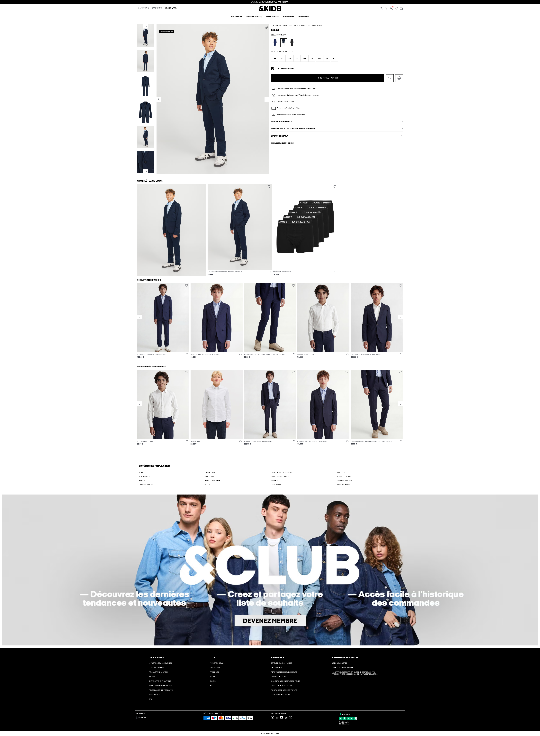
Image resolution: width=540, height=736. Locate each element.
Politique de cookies (280, 695)
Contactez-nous (278, 677)
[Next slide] (400, 317)
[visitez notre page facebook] (272, 718)
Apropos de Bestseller (345, 657)
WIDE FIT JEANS (343, 485)
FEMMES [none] (157, 8)
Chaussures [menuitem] (303, 17)
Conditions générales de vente (285, 681)
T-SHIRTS (274, 480)
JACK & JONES (156, 657)
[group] (163, 322)
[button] (274, 58)
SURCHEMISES (144, 476)
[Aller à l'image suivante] (145, 171)
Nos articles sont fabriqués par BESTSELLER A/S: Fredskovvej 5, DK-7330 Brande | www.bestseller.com (355, 673)
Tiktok (213, 677)
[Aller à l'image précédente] (145, 26)
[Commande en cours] (401, 8)
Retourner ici (277, 668)
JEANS (141, 472)
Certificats (154, 695)
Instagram (215, 668)
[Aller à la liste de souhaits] (396, 9)
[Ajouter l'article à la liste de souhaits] (390, 78)
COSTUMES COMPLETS (280, 476)
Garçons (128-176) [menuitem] (254, 17)
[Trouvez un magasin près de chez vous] (386, 9)
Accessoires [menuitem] (288, 17)
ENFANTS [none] (170, 8)
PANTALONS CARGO (213, 480)
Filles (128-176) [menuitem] (272, 17)
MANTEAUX (209, 476)
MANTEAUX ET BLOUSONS (281, 472)
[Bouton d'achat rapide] (270, 271)
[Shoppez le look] (266, 27)
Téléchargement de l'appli (161, 690)
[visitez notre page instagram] (277, 718)
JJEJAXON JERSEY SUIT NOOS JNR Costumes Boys (296, 25)
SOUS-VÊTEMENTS (344, 480)
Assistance (277, 657)
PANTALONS (210, 472)
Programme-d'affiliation (160, 686)
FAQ (211, 686)
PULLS (207, 485)
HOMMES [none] (143, 8)
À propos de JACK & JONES (160, 663)
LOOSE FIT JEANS (344, 476)
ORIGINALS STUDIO (146, 485)
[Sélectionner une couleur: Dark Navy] (283, 42)
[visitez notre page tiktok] (290, 718)
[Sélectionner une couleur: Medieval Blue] (275, 42)
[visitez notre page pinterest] (286, 718)
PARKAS (142, 480)
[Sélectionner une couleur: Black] (292, 42)
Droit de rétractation (281, 686)
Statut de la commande (281, 663)
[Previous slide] (139, 317)
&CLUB (152, 677)
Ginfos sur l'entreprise (342, 668)
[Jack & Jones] (270, 11)
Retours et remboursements (284, 672)
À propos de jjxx (217, 663)
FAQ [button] (151, 699)
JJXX (212, 657)
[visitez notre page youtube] (281, 718)
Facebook (214, 672)
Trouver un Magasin (158, 672)
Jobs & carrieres (156, 668)
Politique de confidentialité (284, 690)
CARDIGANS (276, 485)
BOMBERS (341, 472)
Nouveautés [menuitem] (236, 17)
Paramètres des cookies (270, 733)
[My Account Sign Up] (270, 570)
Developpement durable (160, 681)
